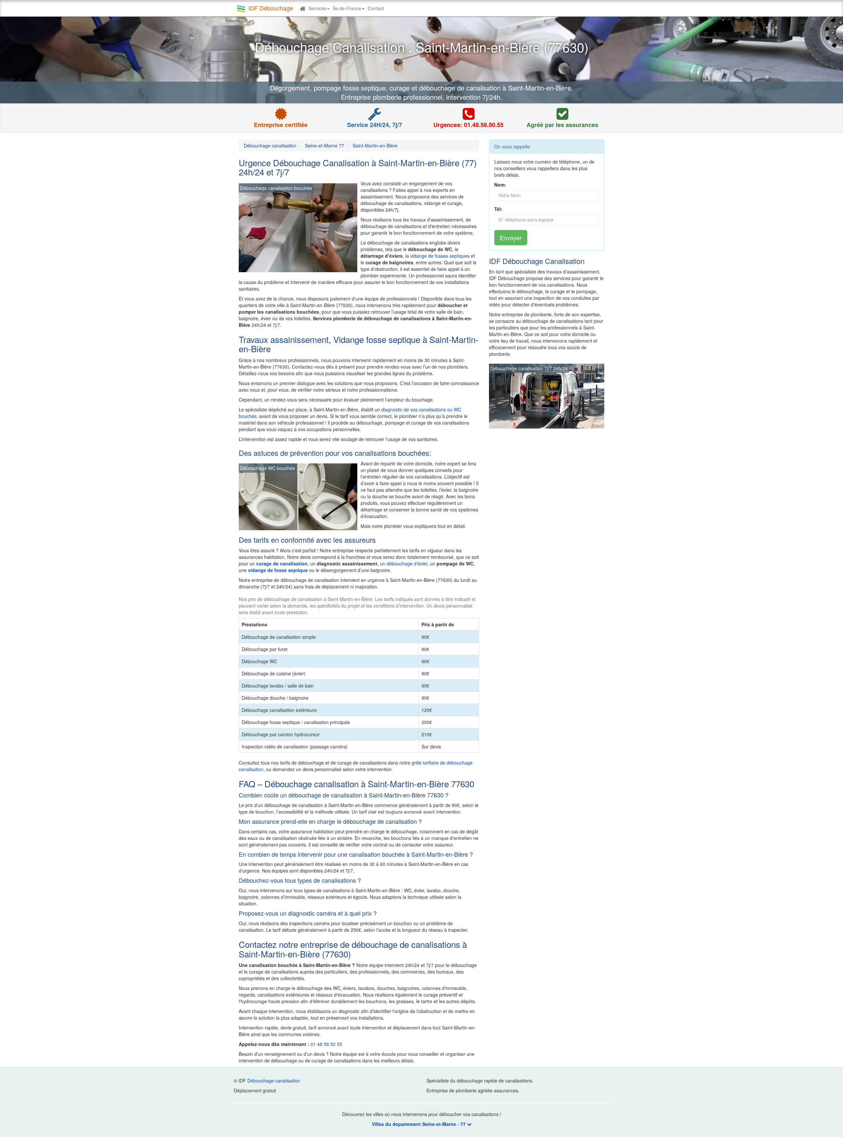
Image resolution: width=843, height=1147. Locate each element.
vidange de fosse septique (278, 570)
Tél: (498, 209)
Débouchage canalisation (273, 1080)
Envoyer (511, 237)
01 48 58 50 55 (326, 1044)
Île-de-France (347, 8)
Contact (376, 8)
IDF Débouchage (270, 8)
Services (317, 8)
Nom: (500, 184)
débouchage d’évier (407, 563)
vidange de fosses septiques (440, 255)
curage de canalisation (282, 563)
